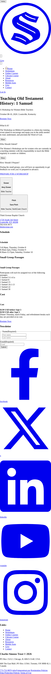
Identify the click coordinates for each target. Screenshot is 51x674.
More (3, 139)
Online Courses (11, 73)
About (7, 78)
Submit (3, 347)
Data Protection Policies (10, 673)
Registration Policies (39, 670)
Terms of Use (25, 673)
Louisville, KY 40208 (9, 222)
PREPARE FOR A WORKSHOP (14, 174)
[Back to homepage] (25, 53)
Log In (3, 92)
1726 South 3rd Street (9, 220)
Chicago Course (12, 76)
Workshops (10, 71)
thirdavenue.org (6, 227)
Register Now (6, 119)
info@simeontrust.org (21, 670)
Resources (9, 80)
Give (2, 60)
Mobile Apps (10, 83)
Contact (8, 87)
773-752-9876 (6, 670)
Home (10, 68)
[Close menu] (1, 63)
